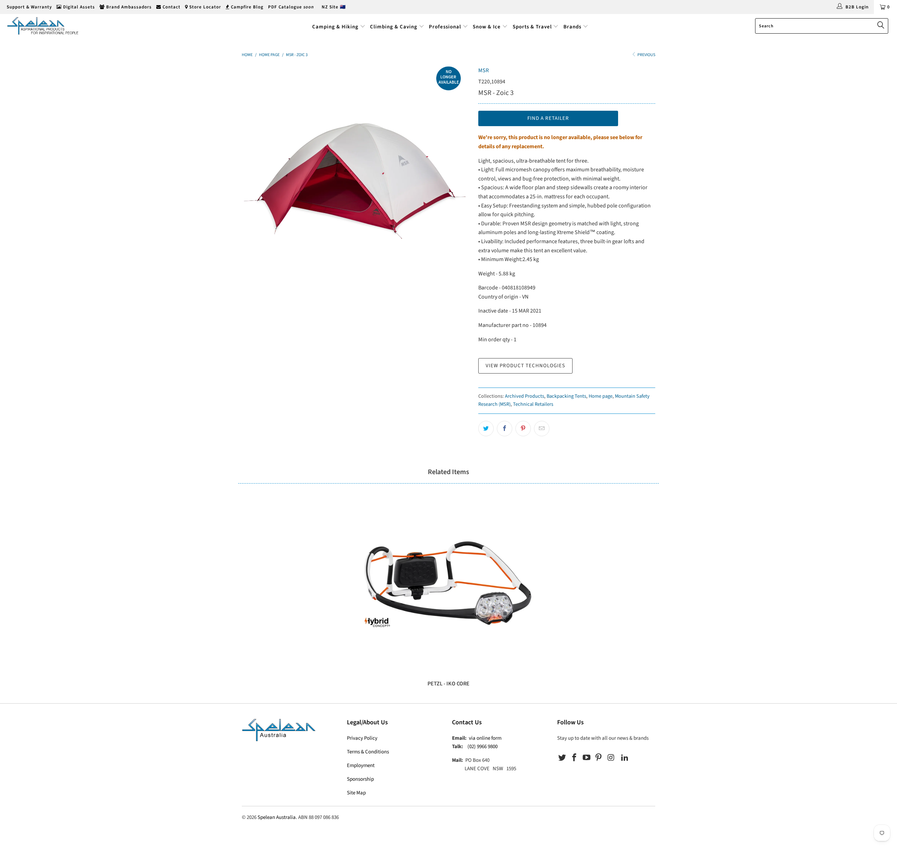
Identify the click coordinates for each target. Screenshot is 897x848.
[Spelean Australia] (75, 25)
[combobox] (821, 26)
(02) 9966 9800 (482, 746)
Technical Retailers (533, 404)
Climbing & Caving (393, 26)
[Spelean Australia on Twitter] (562, 757)
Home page (600, 396)
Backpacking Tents (566, 396)
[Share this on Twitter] (486, 428)
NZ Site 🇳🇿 (334, 7)
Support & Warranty (28, 7)
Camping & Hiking (335, 26)
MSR (483, 70)
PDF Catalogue (291, 7)
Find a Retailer (548, 118)
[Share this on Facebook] (504, 428)
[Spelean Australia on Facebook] (574, 757)
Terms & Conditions (368, 751)
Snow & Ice (487, 26)
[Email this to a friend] (541, 428)
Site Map (356, 792)
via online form (485, 738)
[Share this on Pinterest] (523, 428)
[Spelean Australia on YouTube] (586, 757)
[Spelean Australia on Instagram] (611, 757)
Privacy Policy (362, 738)
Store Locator (204, 7)
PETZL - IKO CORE (448, 585)
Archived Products (524, 396)
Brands (573, 26)
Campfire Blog (246, 7)
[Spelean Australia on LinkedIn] (624, 757)
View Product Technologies (525, 365)
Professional (445, 26)
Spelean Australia (277, 817)
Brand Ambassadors (128, 7)
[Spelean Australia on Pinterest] (599, 757)
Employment (361, 765)
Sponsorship (360, 779)
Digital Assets (78, 7)
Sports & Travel (532, 26)
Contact (170, 7)
